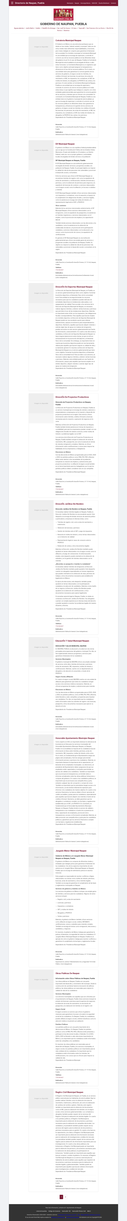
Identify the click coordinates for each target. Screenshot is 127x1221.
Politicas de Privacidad (72, 1217)
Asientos (66, 30)
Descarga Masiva (85, 3)
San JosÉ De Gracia (63, 28)
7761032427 (60, 270)
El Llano (74, 28)
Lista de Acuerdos (41, 1211)
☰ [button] (12, 3)
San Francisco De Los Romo (96, 28)
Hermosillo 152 (66, 1211)
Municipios (70, 3)
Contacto (113, 3)
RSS (79, 1214)
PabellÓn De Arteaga (48, 28)
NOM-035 (94, 3)
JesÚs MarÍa (30, 28)
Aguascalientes (19, 28)
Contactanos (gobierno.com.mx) (67, 1214)
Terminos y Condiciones (58, 1217)
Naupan (77, 3)
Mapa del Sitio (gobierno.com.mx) (90, 1214)
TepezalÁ (82, 28)
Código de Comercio (54, 1211)
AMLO (89, 1211)
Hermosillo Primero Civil (79, 1211)
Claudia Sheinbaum (104, 3)
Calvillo (38, 28)
